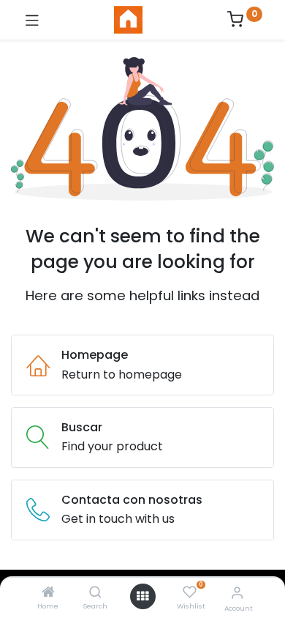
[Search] (95, 592)
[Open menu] (142, 596)
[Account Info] (237, 593)
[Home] (48, 592)
